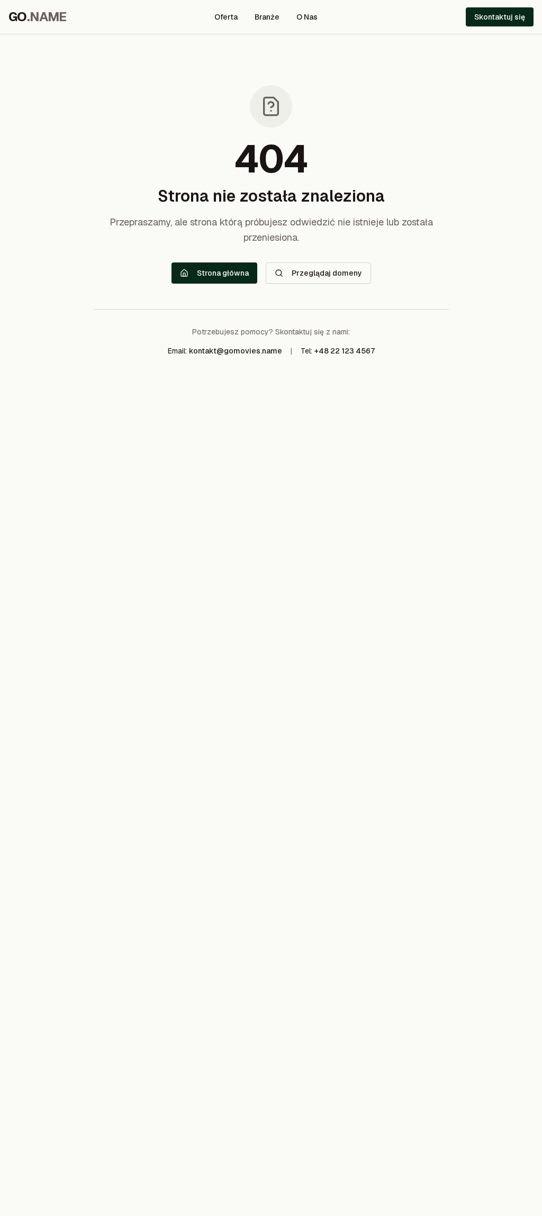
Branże (267, 17)
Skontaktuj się (499, 17)
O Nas (307, 17)
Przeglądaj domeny (327, 273)
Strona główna (223, 273)
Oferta (226, 17)
